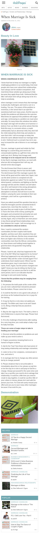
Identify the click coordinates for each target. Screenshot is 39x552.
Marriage (14, 435)
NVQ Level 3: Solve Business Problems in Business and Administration (22, 463)
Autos (10, 7)
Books (17, 7)
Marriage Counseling (19, 472)
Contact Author (15, 29)
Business (25, 7)
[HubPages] (19, 3)
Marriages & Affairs (18, 485)
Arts (3, 7)
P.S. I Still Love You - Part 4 (21, 515)
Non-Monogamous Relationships (23, 483)
